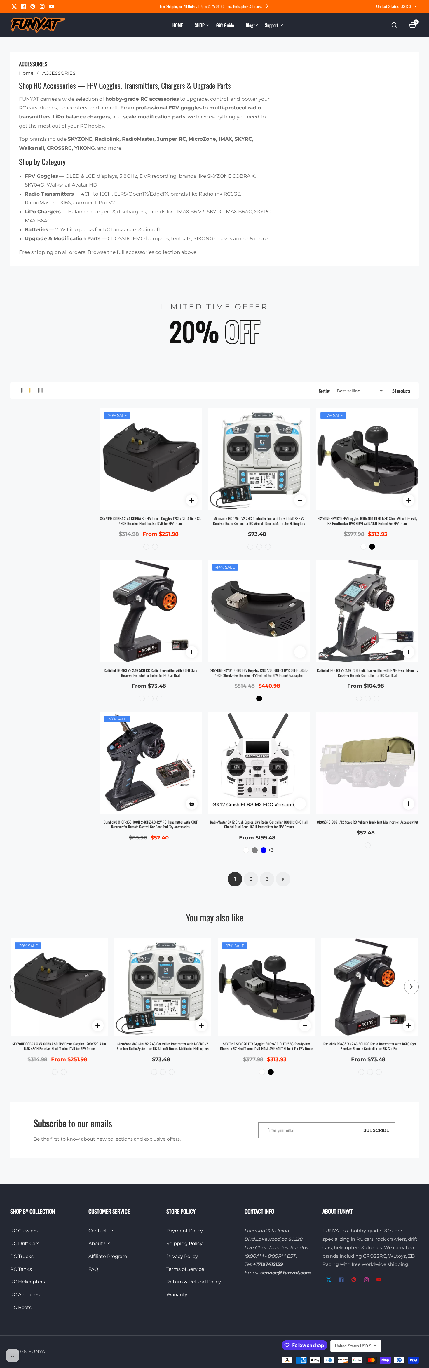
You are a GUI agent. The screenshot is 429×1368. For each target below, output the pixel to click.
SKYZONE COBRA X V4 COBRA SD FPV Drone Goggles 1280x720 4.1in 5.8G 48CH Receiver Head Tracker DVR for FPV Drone (150, 521)
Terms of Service (185, 1269)
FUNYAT (38, 1351)
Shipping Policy (184, 1243)
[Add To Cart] (192, 804)
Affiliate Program (107, 1256)
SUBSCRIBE (376, 1130)
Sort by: (324, 391)
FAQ (93, 1269)
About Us (99, 1243)
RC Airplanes (25, 1294)
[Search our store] (394, 25)
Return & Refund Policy (193, 1282)
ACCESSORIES (59, 73)
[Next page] (283, 879)
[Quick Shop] (192, 500)
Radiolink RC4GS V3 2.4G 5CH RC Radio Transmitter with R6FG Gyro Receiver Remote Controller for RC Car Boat (150, 673)
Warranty (176, 1294)
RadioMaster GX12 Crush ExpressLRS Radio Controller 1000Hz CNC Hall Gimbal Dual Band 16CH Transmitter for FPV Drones (259, 824)
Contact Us (101, 1230)
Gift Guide (225, 25)
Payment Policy (184, 1230)
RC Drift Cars (24, 1243)
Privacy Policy (182, 1256)
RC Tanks (21, 1269)
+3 (270, 850)
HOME (177, 25)
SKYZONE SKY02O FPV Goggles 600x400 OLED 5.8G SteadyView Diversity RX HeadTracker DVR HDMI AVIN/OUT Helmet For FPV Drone (367, 521)
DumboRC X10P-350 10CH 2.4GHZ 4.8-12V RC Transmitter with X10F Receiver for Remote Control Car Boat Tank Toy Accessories (151, 824)
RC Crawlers (24, 1230)
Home (26, 73)
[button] (200, 25)
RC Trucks (22, 1256)
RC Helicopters (27, 1282)
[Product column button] (22, 390)
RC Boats (21, 1307)
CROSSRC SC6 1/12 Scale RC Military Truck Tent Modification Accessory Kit (367, 822)
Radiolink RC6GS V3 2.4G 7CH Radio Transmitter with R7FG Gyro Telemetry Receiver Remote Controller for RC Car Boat (367, 673)
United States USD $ (394, 6)
